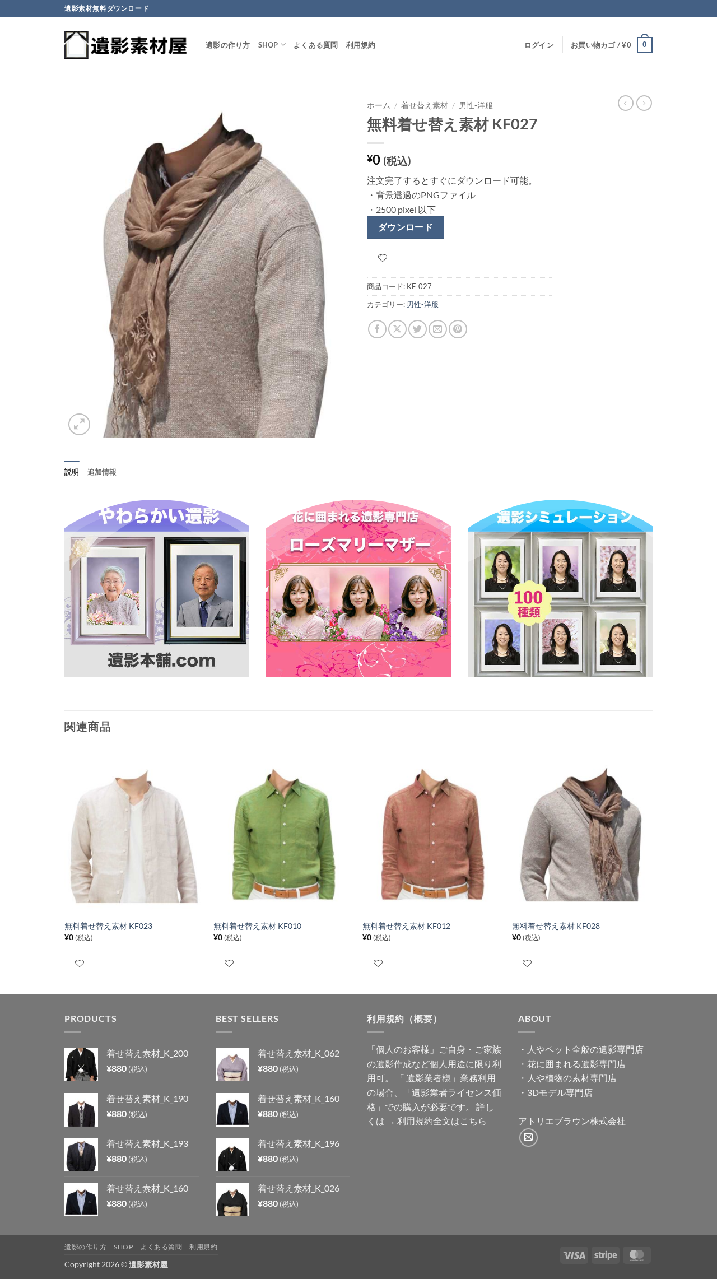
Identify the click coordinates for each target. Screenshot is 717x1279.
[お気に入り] (382, 258)
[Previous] (65, 869)
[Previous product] (644, 103)
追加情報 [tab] (102, 471)
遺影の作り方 (228, 44)
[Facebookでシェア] (377, 329)
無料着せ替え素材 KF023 (108, 926)
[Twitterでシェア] (417, 329)
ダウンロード (406, 227)
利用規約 (361, 44)
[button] (539, 45)
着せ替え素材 (424, 105)
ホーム (378, 105)
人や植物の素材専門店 (572, 1077)
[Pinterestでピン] (458, 329)
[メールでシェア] (438, 329)
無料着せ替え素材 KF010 (257, 926)
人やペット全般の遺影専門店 (585, 1049)
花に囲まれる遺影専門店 (576, 1063)
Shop (268, 44)
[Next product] (626, 103)
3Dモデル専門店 (560, 1092)
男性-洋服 (476, 105)
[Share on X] (397, 329)
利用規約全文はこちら (442, 1120)
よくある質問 (316, 44)
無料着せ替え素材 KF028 (556, 926)
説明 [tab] (72, 471)
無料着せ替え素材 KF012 (406, 926)
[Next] (649, 869)
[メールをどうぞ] (528, 1137)
